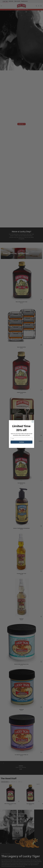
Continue (21, 442)
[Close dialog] (33, 422)
